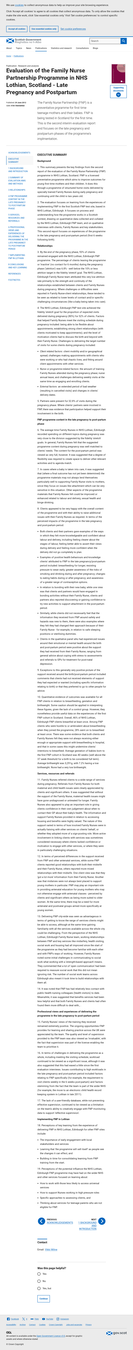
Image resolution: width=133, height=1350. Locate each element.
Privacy (89, 1325)
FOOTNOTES (14, 280)
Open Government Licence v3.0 (50, 1336)
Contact (32, 1325)
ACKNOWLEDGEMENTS (19, 152)
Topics (19, 48)
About (9, 48)
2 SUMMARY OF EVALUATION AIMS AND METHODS (17, 180)
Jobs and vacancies (74, 1325)
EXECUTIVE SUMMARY (13, 160)
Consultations (82, 48)
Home (8, 56)
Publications (41, 48)
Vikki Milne (51, 1249)
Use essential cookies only (44, 29)
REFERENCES (14, 274)
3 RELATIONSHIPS (16, 190)
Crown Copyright (56, 1325)
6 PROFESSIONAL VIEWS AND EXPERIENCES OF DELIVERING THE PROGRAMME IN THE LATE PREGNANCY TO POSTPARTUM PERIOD (18, 238)
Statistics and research (61, 48)
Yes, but (47, 1288)
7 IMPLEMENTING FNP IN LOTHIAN (16, 256)
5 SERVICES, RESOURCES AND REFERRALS (16, 218)
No (44, 1281)
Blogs (95, 48)
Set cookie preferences (73, 28)
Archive (23, 1325)
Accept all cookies (16, 29)
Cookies (42, 1325)
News (28, 48)
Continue (43, 1298)
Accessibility (11, 1325)
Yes (44, 1273)
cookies (19, 5)
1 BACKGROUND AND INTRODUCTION (18, 170)
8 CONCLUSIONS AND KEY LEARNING (17, 266)
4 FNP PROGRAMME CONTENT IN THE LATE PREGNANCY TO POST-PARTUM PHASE (17, 202)
